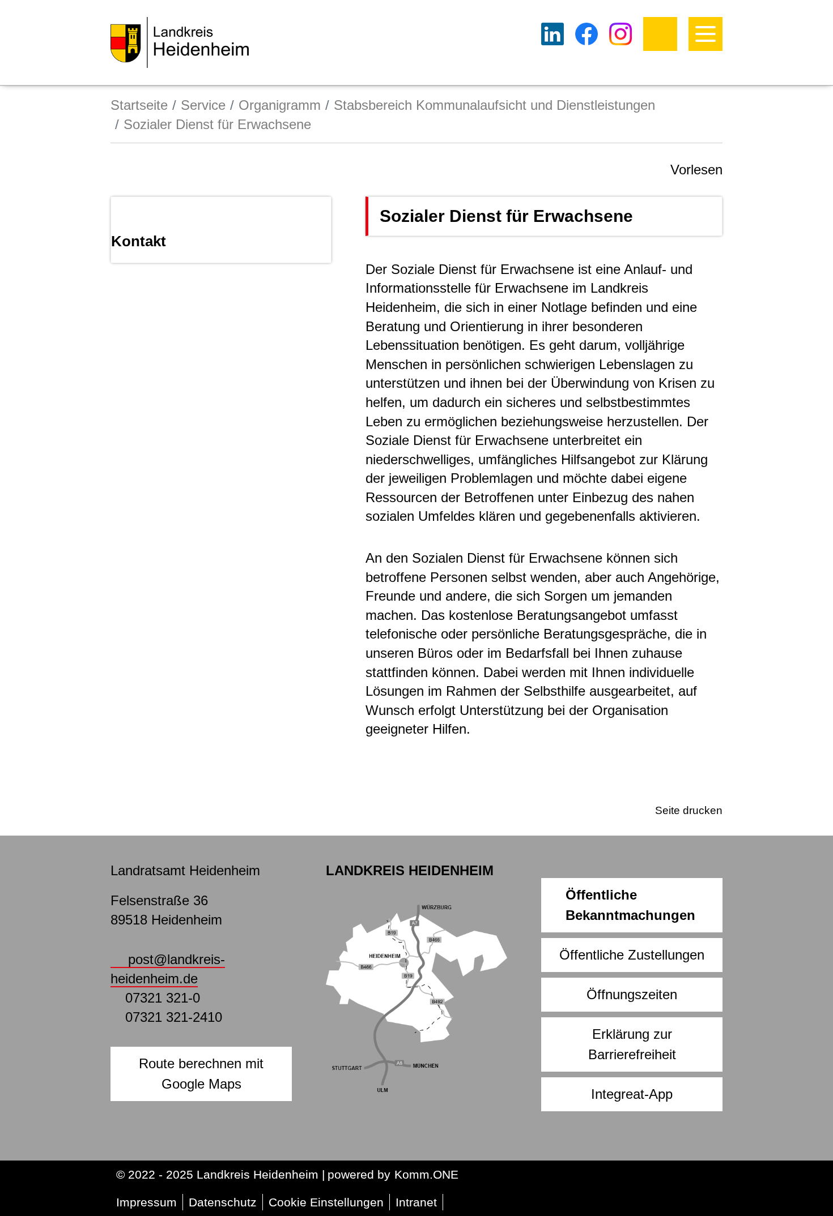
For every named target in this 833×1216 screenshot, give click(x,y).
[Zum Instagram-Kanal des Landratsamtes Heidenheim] (621, 34)
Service (203, 105)
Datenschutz (223, 1202)
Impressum (146, 1202)
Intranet (416, 1202)
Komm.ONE (426, 1174)
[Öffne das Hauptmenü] (705, 34)
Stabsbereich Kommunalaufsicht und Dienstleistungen (494, 105)
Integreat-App (632, 1094)
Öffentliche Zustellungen (631, 954)
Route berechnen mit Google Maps (201, 1073)
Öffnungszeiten (631, 994)
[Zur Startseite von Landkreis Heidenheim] (179, 42)
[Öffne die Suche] (660, 34)
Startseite (139, 105)
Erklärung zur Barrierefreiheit (632, 1044)
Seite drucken (688, 810)
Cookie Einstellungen (326, 1202)
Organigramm (280, 105)
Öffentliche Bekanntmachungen (630, 905)
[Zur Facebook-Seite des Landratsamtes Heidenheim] (587, 34)
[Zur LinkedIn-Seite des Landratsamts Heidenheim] (553, 34)
